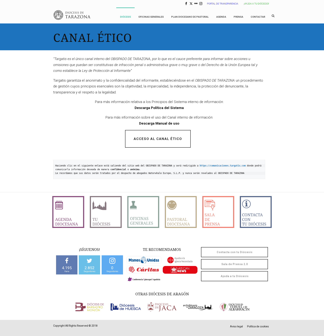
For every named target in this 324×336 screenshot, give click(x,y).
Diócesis (125, 16)
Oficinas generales (151, 16)
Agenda (221, 16)
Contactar (258, 16)
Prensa (238, 16)
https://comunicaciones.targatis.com (223, 165)
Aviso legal (236, 326)
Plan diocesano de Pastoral (190, 16)
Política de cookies (258, 326)
